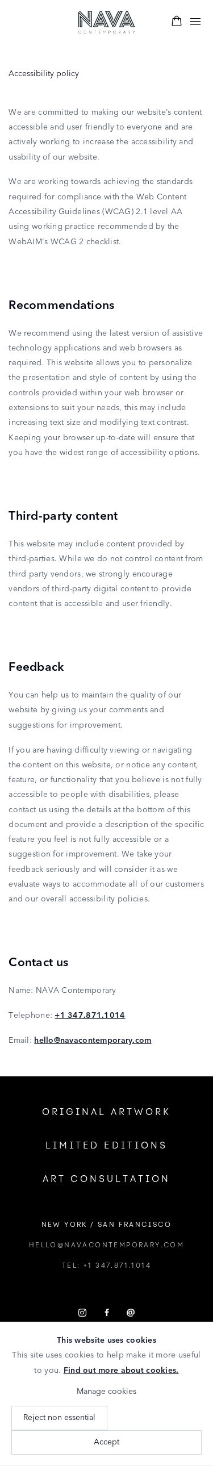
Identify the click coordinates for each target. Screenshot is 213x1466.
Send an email (131, 1313)
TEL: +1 (106, 1265)
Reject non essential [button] (59, 1418)
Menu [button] (195, 22)
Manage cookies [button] (106, 1392)
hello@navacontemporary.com (92, 1041)
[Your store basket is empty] (176, 22)
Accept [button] (106, 1442)
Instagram (82, 1313)
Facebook (107, 1313)
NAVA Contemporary (107, 22)
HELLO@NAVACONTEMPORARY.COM (106, 1245)
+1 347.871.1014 (90, 1016)
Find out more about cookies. (121, 1371)
